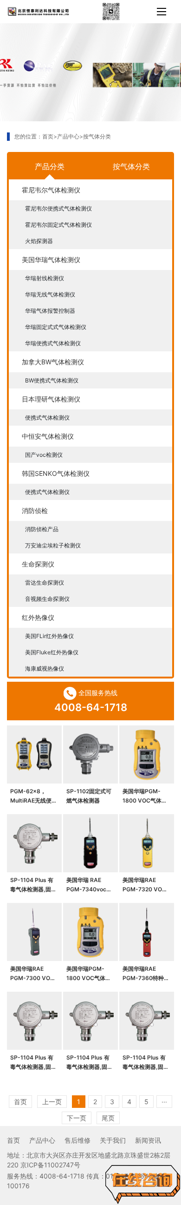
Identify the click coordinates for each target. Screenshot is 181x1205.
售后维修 (77, 1140)
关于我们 (113, 1140)
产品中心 (68, 136)
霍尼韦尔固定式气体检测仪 (58, 224)
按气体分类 (97, 136)
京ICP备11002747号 (50, 1165)
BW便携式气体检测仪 (51, 380)
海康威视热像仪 (44, 668)
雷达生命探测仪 (44, 582)
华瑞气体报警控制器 (50, 310)
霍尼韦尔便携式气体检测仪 (58, 208)
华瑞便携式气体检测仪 (53, 343)
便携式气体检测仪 (47, 417)
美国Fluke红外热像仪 (51, 652)
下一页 (76, 1118)
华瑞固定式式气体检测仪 (55, 326)
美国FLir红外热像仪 (49, 635)
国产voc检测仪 (44, 454)
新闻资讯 (148, 1140)
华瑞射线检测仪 (44, 278)
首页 (47, 136)
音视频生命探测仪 (47, 598)
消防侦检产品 (41, 529)
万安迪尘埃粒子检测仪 (53, 545)
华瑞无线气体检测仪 (50, 294)
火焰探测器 (39, 240)
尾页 (108, 1118)
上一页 (52, 1102)
